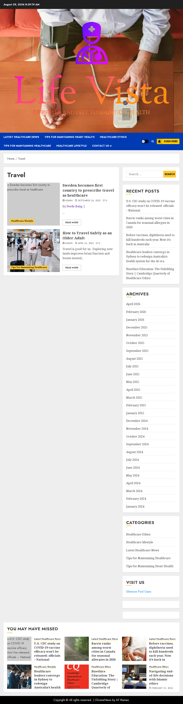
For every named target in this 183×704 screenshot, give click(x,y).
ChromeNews (103, 700)
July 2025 (132, 366)
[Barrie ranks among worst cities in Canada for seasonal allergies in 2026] (77, 649)
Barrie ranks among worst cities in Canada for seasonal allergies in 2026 (150, 222)
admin (69, 200)
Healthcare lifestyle (71, 146)
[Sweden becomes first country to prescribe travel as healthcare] (33, 204)
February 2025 (136, 405)
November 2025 (137, 335)
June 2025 (133, 374)
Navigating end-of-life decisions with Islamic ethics (161, 677)
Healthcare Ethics (113, 137)
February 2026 (136, 312)
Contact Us (100, 146)
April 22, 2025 (85, 243)
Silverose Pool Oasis (138, 592)
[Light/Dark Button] (145, 141)
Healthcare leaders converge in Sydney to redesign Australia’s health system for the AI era (147, 256)
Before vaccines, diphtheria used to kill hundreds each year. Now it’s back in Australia (150, 239)
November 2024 (137, 429)
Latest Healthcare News (21, 137)
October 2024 (135, 436)
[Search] (152, 141)
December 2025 (136, 327)
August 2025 (134, 359)
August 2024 (134, 452)
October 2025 (135, 343)
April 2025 (133, 390)
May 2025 (132, 382)
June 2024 (133, 468)
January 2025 (135, 413)
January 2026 (135, 320)
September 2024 (137, 444)
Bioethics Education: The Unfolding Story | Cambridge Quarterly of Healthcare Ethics (150, 273)
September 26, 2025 (89, 200)
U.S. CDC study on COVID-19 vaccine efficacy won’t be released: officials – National (150, 205)
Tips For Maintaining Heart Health (69, 137)
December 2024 (136, 421)
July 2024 (132, 460)
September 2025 (137, 351)
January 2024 (135, 506)
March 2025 (134, 398)
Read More (71, 222)
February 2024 (136, 499)
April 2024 (133, 483)
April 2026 (133, 304)
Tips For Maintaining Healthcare (27, 146)
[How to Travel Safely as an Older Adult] (33, 250)
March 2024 (134, 491)
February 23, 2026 (162, 688)
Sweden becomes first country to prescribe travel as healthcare (88, 190)
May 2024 (132, 475)
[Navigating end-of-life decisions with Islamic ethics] (134, 677)
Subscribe (171, 141)
